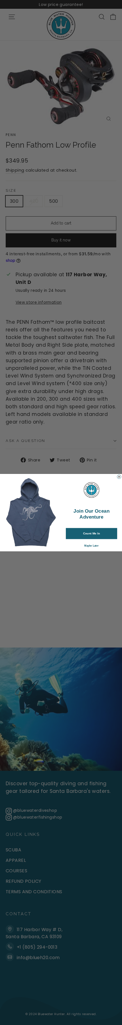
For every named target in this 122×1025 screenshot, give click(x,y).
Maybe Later (91, 545)
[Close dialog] (119, 477)
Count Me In (91, 533)
